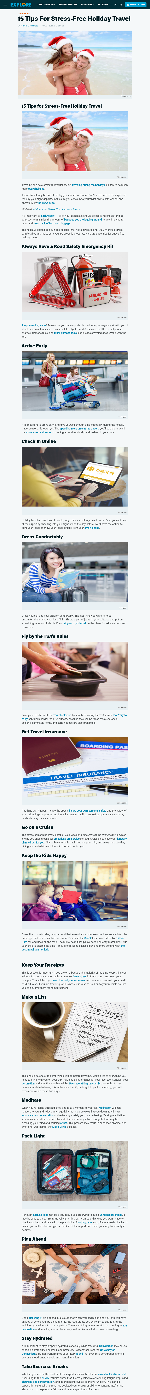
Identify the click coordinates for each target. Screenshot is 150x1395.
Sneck (87, 938)
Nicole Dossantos (29, 25)
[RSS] (121, 5)
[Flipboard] (115, 5)
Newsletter (137, 4)
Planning (87, 4)
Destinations (46, 4)
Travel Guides (68, 4)
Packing (103, 4)
